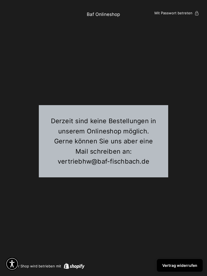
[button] (12, 264)
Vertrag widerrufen (179, 265)
